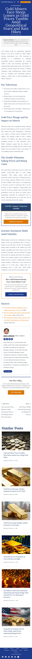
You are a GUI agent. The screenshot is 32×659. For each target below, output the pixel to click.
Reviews (12, 648)
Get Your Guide (16, 392)
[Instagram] (7, 339)
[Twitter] (9, 339)
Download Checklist (16, 221)
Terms (20, 650)
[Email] (12, 656)
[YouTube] (5, 656)
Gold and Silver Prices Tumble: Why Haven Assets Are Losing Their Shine (16, 455)
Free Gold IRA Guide (25, 2)
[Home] (11, 5)
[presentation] (16, 441)
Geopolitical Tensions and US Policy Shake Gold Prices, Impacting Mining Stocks (14, 631)
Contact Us (16, 652)
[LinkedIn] (4, 339)
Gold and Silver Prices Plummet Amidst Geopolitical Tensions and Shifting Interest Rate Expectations (7, 410)
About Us (6, 648)
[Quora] (18, 656)
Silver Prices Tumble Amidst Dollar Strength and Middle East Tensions (24, 409)
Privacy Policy (14, 650)
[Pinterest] (15, 656)
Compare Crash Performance (16, 294)
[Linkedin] (8, 656)
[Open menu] (14, 2)
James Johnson (8, 335)
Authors (17, 648)
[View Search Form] (18, 2)
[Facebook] (12, 339)
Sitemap (25, 650)
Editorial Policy (25, 648)
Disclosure (7, 650)
